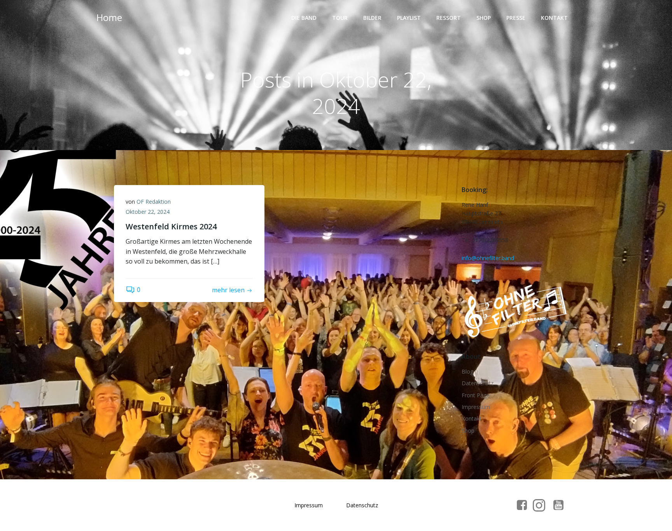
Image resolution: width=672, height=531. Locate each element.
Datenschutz (478, 383)
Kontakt (554, 17)
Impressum (476, 406)
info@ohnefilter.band (488, 258)
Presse (515, 17)
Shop (483, 17)
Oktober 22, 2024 (148, 211)
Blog (467, 371)
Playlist (409, 17)
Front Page (476, 395)
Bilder (372, 17)
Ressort (448, 17)
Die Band (304, 17)
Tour (340, 17)
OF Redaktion (153, 201)
